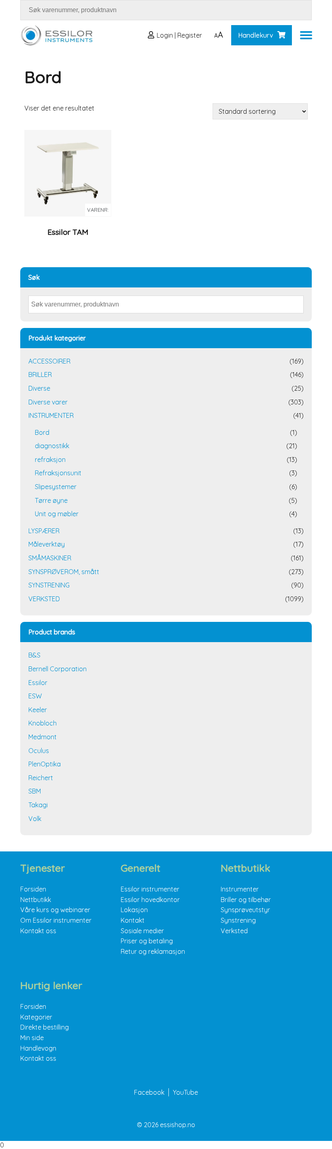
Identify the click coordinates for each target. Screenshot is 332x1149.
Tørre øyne (51, 500)
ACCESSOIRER (49, 361)
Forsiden (33, 889)
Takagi (38, 805)
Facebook (149, 1092)
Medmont (42, 737)
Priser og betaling (147, 941)
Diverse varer (48, 402)
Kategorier (36, 1017)
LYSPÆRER (44, 531)
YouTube (185, 1092)
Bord (42, 432)
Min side (32, 1038)
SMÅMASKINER (49, 558)
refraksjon (50, 459)
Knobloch (42, 723)
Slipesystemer (56, 487)
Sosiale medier (142, 931)
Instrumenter (240, 889)
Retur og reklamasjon (153, 951)
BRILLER (40, 374)
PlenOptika (44, 764)
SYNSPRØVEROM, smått (63, 572)
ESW (35, 696)
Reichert (40, 778)
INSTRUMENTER (51, 415)
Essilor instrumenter (150, 889)
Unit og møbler (57, 514)
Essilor (37, 683)
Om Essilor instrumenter (56, 920)
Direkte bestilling (44, 1027)
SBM (34, 791)
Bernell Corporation (57, 669)
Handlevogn (38, 1048)
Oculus (38, 751)
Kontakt (133, 920)
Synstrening (238, 920)
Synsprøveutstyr (245, 910)
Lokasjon (134, 910)
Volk (34, 819)
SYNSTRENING (49, 585)
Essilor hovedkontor (150, 900)
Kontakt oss (38, 931)
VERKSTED (44, 599)
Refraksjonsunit (58, 473)
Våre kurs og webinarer (55, 910)
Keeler (37, 710)
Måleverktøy (46, 544)
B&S (34, 655)
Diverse (39, 388)
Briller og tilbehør (246, 900)
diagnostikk (52, 446)
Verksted (234, 931)
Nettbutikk (35, 900)
